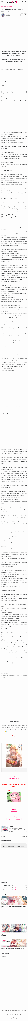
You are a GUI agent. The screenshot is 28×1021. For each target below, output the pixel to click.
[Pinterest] (18, 1014)
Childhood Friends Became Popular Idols (7, 885)
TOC (14, 776)
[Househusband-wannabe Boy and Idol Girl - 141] (14, 946)
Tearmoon (5, 889)
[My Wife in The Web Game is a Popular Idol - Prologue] (14, 932)
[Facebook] (7, 1014)
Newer (23, 836)
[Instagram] (15, 1014)
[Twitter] (10, 1014)
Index (14, 810)
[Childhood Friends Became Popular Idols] (14, 919)
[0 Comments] (21, 14)
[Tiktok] (13, 1014)
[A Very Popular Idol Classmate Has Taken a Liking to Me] (14, 904)
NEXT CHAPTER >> (14, 778)
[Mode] (23, 2)
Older (4, 836)
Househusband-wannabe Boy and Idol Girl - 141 (12, 948)
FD (17, 885)
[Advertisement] (14, 35)
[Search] (25, 2)
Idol (4, 887)
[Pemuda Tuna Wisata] (12, 2)
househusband (20, 889)
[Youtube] (20, 1014)
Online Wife (19, 887)
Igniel (16, 1018)
